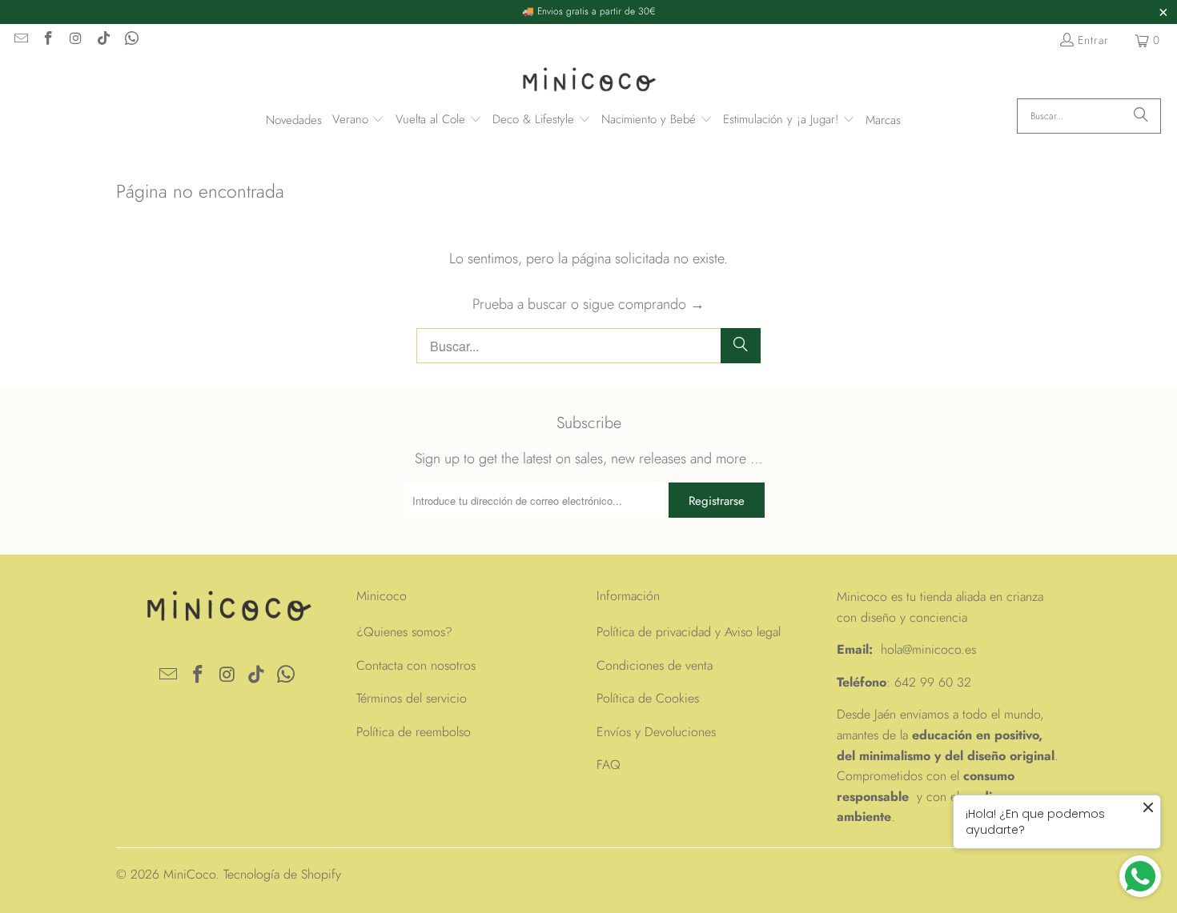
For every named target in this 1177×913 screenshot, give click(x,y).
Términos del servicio (411, 698)
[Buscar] (1141, 116)
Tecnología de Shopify (282, 874)
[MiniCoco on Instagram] (75, 40)
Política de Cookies (648, 698)
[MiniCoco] (588, 81)
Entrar (1093, 40)
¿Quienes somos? (404, 632)
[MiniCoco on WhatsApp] (131, 40)
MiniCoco (189, 874)
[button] (358, 120)
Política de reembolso (413, 732)
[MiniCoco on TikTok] (103, 40)
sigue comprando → (644, 304)
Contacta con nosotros (416, 665)
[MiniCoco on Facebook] (48, 40)
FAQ (609, 764)
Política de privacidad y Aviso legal (689, 632)
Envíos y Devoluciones (656, 732)
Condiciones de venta (655, 665)
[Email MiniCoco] (20, 40)
